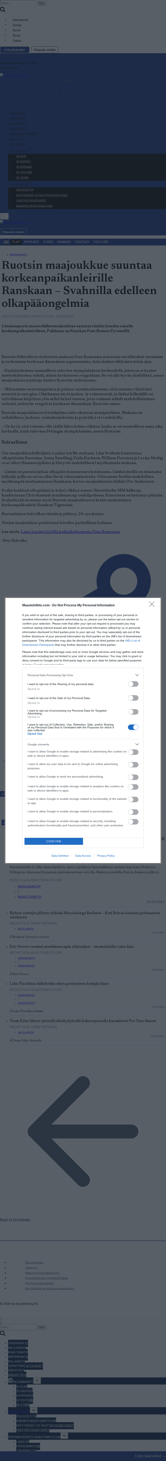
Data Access (83, 855)
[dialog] (83, 730)
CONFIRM (53, 841)
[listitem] (83, 675)
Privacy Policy (106, 855)
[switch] (133, 684)
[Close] (153, 605)
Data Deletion (60, 855)
